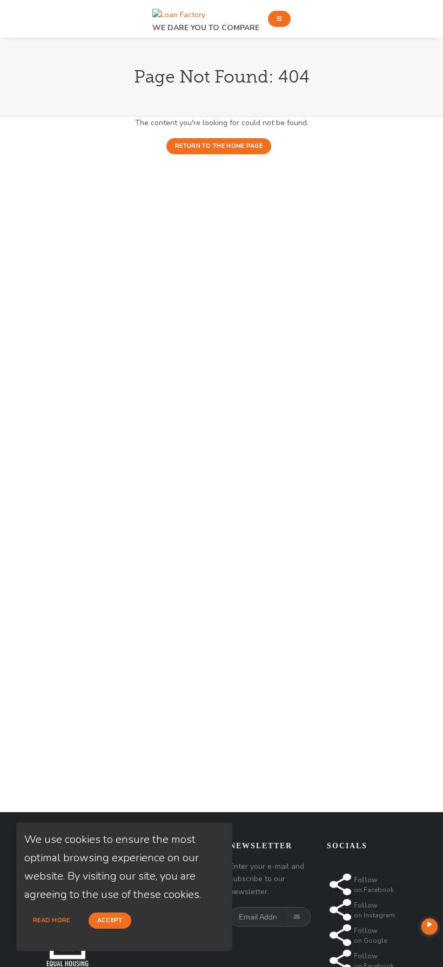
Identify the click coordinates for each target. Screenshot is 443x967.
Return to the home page (219, 146)
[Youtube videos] (429, 926)
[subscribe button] (298, 917)
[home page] (178, 12)
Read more (51, 920)
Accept (110, 920)
